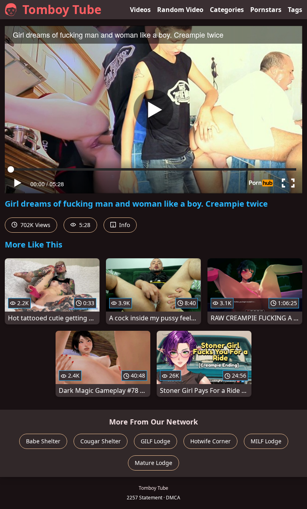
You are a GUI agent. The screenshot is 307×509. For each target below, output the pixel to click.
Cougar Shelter (100, 441)
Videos (140, 9)
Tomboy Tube (62, 9)
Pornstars (265, 9)
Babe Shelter (43, 441)
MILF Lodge (266, 441)
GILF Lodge (155, 441)
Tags (295, 9)
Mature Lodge (153, 463)
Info (124, 225)
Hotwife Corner (210, 441)
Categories (227, 9)
